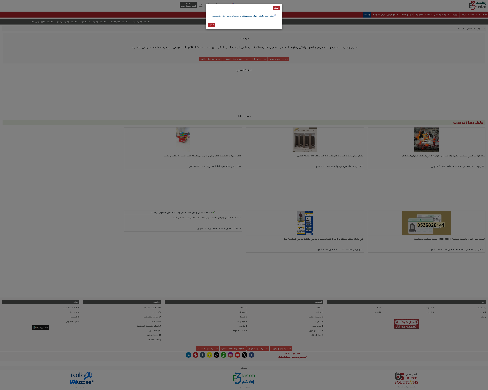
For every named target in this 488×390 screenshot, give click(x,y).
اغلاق (276, 8)
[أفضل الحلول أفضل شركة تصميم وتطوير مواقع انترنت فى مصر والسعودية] (244, 16)
